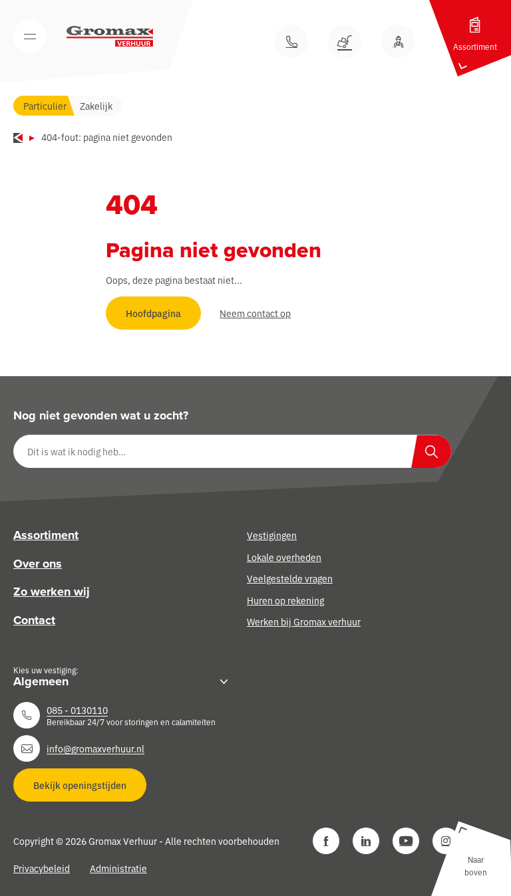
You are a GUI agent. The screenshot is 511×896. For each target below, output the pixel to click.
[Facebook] (326, 841)
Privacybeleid (41, 868)
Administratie (118, 868)
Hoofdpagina (153, 313)
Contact (34, 620)
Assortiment (46, 535)
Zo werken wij (51, 591)
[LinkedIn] (366, 841)
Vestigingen (272, 535)
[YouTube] (406, 841)
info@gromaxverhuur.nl (95, 748)
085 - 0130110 (77, 710)
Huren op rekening (285, 600)
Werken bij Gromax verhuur (304, 621)
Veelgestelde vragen (290, 578)
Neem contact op (255, 313)
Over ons (37, 563)
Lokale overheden (284, 557)
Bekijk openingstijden (79, 785)
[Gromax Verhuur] (110, 36)
